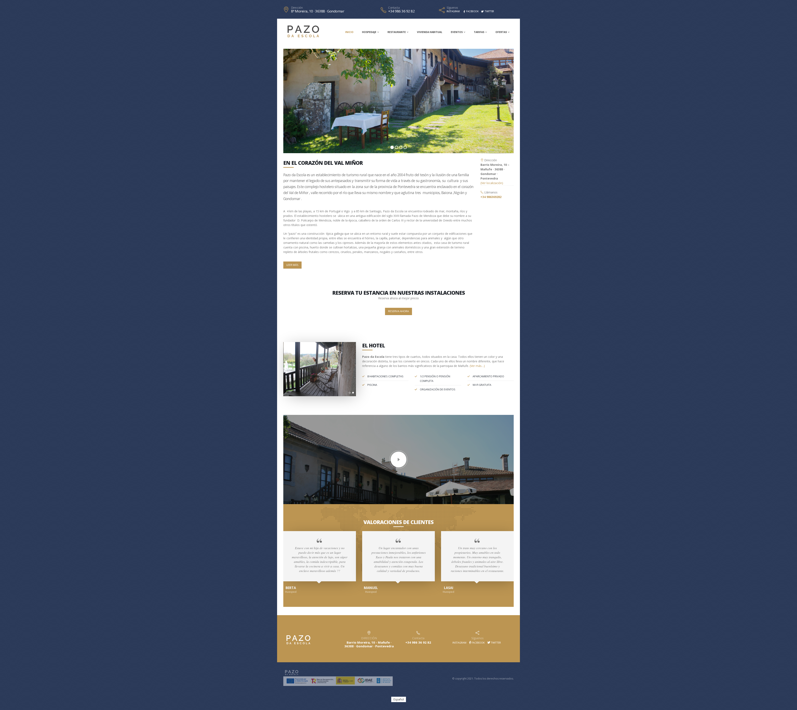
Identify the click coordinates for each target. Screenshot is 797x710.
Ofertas (501, 32)
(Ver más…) (477, 366)
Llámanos (490, 192)
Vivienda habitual (429, 32)
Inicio (349, 32)
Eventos (457, 32)
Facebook (478, 642)
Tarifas (479, 32)
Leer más (292, 265)
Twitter (495, 642)
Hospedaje (369, 32)
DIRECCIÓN (369, 638)
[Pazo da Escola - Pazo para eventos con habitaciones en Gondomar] (303, 31)
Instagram (459, 642)
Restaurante (396, 32)
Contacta (394, 7)
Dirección (297, 7)
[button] (349, 393)
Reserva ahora (398, 311)
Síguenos (452, 7)
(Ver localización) (491, 183)
